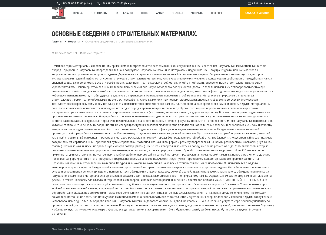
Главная (57, 41)
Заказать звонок (257, 13)
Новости (74, 41)
